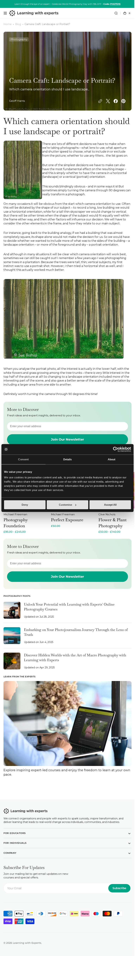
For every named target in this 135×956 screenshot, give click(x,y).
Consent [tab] (23, 459)
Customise (65, 504)
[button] (5, 13)
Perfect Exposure (67, 538)
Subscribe (117, 904)
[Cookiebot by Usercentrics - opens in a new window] (115, 449)
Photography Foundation (16, 540)
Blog (18, 24)
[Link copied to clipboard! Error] (97, 101)
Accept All (110, 504)
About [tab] (111, 459)
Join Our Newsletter (66, 595)
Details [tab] (67, 459)
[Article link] (66, 630)
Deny (25, 504)
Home (8, 24)
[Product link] (26, 521)
